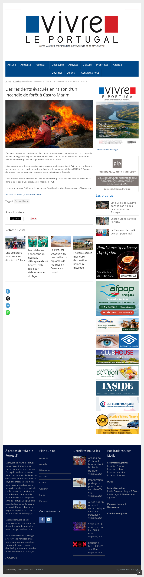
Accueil (12, 64)
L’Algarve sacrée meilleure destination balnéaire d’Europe (82, 260)
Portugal (40, 64)
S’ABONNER (11, 557)
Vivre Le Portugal (110, 149)
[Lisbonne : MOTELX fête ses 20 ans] (79, 546)
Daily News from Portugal (127, 569)
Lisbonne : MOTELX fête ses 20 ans (95, 546)
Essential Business (116, 475)
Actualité (26, 64)
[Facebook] (42, 520)
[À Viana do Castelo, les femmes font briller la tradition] (79, 464)
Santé (42, 494)
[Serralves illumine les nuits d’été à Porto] (79, 529)
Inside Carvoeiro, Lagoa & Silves (123, 491)
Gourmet (57, 72)
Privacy (39, 569)
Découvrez (58, 64)
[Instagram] (49, 520)
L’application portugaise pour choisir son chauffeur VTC (96, 486)
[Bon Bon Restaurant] (117, 372)
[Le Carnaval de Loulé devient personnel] (102, 235)
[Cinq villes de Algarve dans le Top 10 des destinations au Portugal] (102, 207)
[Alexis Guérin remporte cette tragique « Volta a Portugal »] (79, 508)
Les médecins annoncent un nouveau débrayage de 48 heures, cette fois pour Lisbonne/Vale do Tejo (38, 263)
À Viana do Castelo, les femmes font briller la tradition (95, 464)
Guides (71, 72)
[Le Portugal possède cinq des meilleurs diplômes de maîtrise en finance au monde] (61, 241)
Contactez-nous (90, 72)
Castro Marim (21, 201)
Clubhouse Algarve (117, 513)
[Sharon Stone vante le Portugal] (102, 223)
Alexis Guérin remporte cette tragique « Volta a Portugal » (96, 508)
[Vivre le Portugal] (72, 29)
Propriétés (102, 64)
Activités (73, 64)
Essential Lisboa (115, 469)
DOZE (110, 481)
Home (8, 81)
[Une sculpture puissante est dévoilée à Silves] (15, 242)
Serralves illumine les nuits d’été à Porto (96, 528)
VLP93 (99, 149)
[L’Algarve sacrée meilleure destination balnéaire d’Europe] (83, 243)
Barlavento (113, 507)
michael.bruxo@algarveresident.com (23, 194)
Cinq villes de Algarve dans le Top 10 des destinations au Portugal (123, 207)
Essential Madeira (116, 472)
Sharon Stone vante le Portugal (123, 220)
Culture (87, 64)
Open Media (22, 569)
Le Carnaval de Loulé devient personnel (123, 232)
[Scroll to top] (139, 572)
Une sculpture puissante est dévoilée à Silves (15, 256)
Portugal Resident (117, 503)
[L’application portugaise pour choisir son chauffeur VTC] (79, 486)
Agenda (117, 64)
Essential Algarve (115, 465)
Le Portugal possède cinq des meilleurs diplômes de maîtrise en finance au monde (59, 261)
